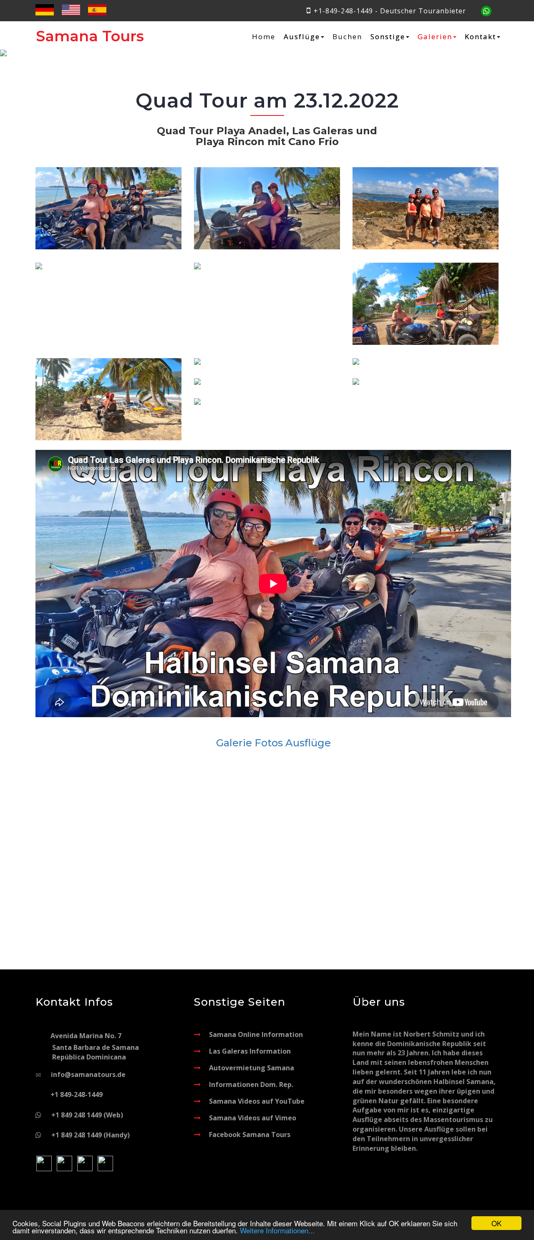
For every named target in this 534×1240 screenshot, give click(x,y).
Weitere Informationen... (277, 1230)
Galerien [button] (435, 37)
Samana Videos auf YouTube (257, 1101)
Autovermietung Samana (251, 1067)
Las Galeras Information (250, 1051)
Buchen (347, 37)
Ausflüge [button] (302, 37)
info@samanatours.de (88, 1074)
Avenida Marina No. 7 (94, 1046)
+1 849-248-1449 (76, 1094)
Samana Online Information (256, 1034)
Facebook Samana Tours (249, 1134)
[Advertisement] (273, 829)
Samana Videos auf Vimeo (252, 1117)
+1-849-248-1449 (343, 10)
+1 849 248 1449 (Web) (87, 1115)
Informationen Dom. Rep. (251, 1084)
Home (263, 37)
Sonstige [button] (387, 37)
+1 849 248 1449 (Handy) (90, 1135)
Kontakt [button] (480, 37)
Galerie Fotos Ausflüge (273, 743)
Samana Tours (90, 36)
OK (496, 1223)
